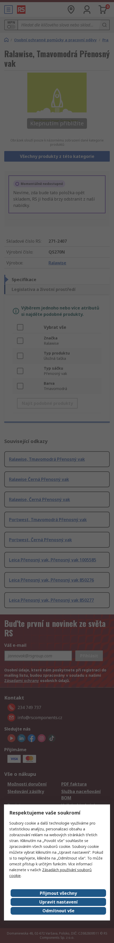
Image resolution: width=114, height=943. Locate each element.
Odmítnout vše (58, 911)
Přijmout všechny (58, 893)
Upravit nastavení (58, 902)
